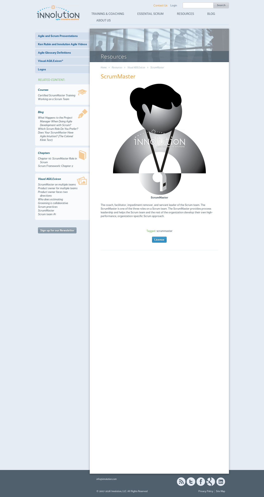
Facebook (200, 481)
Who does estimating (50, 199)
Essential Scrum (150, 14)
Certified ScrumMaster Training (56, 95)
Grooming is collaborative (53, 203)
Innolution (58, 12)
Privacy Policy (205, 491)
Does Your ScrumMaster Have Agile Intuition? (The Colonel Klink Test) (55, 136)
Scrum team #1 (47, 214)
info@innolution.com (107, 479)
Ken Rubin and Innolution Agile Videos (62, 44)
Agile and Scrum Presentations (58, 36)
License (159, 239)
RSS (181, 481)
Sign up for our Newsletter (57, 230)
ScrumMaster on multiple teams (57, 184)
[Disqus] (159, 312)
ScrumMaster (46, 210)
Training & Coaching (107, 14)
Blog (211, 14)
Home (104, 67)
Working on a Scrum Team (53, 99)
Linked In (220, 481)
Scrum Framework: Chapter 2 (55, 166)
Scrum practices (48, 207)
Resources (185, 14)
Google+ (210, 481)
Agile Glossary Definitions (54, 52)
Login (173, 5)
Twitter (191, 481)
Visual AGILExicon (136, 67)
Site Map (220, 491)
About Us (103, 20)
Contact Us (160, 5)
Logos (42, 69)
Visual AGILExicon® (50, 61)
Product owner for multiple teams (58, 188)
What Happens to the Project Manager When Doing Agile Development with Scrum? (55, 121)
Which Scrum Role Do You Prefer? (58, 129)
